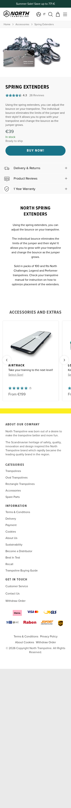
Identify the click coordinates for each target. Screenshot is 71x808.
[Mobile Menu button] (65, 14)
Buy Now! (35, 150)
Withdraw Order (15, 601)
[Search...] (50, 14)
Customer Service (16, 586)
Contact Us (12, 593)
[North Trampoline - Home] (24, 14)
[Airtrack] (30, 343)
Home (7, 24)
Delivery (10, 519)
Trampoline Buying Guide (21, 570)
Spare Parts (12, 497)
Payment (11, 525)
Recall (9, 564)
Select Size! (15, 375)
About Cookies (24, 642)
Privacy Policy (49, 636)
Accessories (22, 24)
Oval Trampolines (16, 477)
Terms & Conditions (17, 512)
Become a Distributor (18, 551)
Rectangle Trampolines (20, 484)
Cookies (10, 531)
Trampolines (13, 471)
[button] (35, 168)
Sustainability (13, 544)
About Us (11, 538)
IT (44, 14)
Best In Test (12, 557)
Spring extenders (44, 24)
